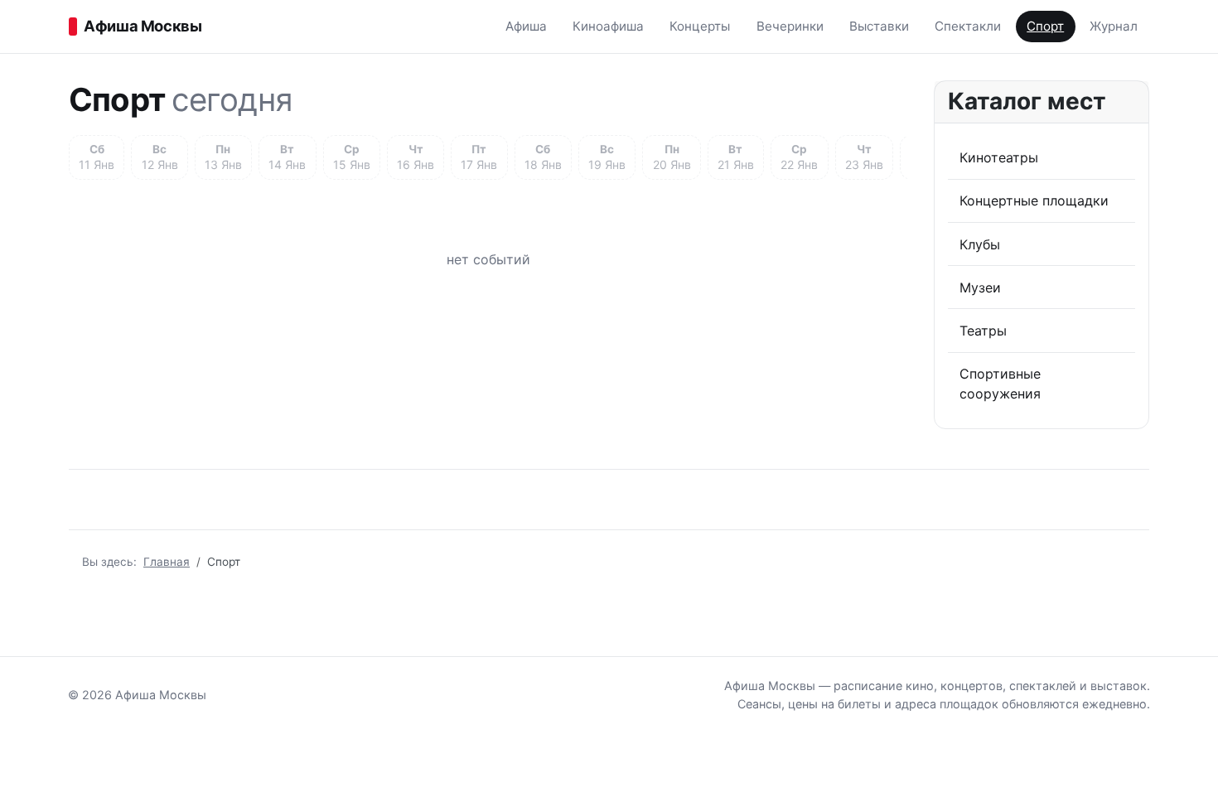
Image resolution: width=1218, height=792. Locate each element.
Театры (983, 330)
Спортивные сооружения (1000, 383)
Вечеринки (790, 26)
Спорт (1045, 26)
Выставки (879, 26)
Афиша (526, 26)
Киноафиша (608, 26)
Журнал (1114, 26)
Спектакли (968, 26)
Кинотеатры (998, 157)
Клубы (979, 244)
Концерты (699, 26)
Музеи (980, 287)
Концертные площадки (1034, 200)
